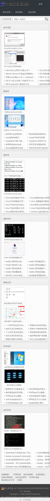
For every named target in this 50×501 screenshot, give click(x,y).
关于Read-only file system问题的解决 (14, 194)
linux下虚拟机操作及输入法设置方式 (14, 176)
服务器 (6, 154)
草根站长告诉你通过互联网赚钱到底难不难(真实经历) (39, 325)
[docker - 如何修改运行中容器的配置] (14, 421)
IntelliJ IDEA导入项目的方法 (15, 265)
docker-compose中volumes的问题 (19, 456)
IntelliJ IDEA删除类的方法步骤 (15, 271)
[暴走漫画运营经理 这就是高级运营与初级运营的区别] (14, 294)
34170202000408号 (22, 488)
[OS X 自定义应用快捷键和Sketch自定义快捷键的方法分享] (14, 57)
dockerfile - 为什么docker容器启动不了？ (19, 463)
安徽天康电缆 (7, 477)
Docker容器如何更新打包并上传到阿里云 (14, 239)
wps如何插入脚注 (36, 402)
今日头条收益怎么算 (14, 402)
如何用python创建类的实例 (14, 367)
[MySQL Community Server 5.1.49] (14, 121)
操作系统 (7, 27)
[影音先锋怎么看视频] (14, 376)
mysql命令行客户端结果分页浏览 (15, 140)
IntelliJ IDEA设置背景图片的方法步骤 (15, 268)
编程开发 (7, 218)
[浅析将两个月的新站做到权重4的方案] (14, 312)
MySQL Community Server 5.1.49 (14, 130)
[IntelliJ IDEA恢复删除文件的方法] (14, 248)
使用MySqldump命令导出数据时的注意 (15, 144)
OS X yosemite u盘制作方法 (17, 84)
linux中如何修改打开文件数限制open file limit (16, 197)
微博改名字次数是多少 (15, 389)
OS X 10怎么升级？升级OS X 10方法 (20, 80)
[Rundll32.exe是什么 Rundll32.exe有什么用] (14, 39)
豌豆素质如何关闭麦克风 (15, 392)
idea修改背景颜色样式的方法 (38, 275)
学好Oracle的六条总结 (38, 147)
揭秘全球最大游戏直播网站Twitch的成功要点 (15, 339)
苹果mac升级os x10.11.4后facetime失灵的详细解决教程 (20, 77)
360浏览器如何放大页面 (38, 389)
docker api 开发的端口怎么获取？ (14, 449)
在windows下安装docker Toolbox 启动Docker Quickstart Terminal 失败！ (19, 452)
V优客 (19, 480)
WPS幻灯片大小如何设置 (38, 399)
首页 (40, 4)
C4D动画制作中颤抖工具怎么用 (38, 395)
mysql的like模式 (12, 137)
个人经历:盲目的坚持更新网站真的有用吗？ (15, 332)
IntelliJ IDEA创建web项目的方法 (38, 265)
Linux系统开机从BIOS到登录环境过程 (16, 211)
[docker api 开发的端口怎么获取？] (14, 439)
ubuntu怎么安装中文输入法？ (18, 70)
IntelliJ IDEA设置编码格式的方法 (38, 271)
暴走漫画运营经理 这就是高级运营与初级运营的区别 (14, 303)
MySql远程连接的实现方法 (38, 134)
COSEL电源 (34, 477)
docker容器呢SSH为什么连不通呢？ (19, 459)
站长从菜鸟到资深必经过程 (15, 335)
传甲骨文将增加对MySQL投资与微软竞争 (38, 144)
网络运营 (7, 282)
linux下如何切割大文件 (15, 208)
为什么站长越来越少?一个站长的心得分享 (39, 339)
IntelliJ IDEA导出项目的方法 (15, 261)
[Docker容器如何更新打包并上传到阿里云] (14, 230)
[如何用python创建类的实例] (14, 358)
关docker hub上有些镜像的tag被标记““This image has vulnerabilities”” (19, 466)
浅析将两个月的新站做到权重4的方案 (14, 321)
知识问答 (32, 12)
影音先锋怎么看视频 (14, 385)
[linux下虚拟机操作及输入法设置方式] (14, 166)
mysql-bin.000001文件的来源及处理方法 (38, 140)
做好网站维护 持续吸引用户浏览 (39, 335)
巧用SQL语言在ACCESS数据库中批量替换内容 (14, 112)
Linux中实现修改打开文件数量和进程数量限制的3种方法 (16, 201)
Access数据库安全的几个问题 (15, 147)
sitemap (27, 491)
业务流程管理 (20, 477)
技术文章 (6, 12)
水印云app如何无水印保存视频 (15, 399)
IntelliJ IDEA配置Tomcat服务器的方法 (38, 261)
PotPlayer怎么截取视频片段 (38, 392)
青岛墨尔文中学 (7, 480)
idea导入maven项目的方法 (15, 275)
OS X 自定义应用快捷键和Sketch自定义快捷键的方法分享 (14, 66)
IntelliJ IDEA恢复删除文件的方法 (14, 257)
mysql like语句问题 (37, 137)
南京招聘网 (28, 474)
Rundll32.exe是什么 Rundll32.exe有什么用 (14, 48)
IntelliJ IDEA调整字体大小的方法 (38, 268)
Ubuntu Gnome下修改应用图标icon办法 (20, 73)
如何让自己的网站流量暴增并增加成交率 (15, 328)
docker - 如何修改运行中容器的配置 (14, 431)
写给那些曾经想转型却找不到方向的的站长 (39, 332)
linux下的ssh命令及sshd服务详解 (16, 204)
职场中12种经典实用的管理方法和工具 (39, 328)
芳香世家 (17, 474)
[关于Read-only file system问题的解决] (14, 184)
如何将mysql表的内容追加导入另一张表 (15, 134)
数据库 (6, 91)
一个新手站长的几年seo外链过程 (15, 325)
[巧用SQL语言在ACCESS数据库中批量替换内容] (14, 103)
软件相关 (19, 12)
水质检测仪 (40, 474)
